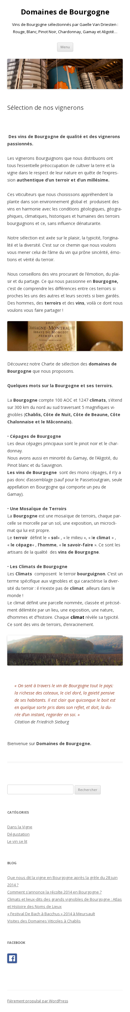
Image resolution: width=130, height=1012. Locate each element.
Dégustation (18, 834)
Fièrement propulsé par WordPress (37, 1001)
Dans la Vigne (19, 827)
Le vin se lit (17, 841)
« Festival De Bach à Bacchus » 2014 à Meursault (51, 913)
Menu (65, 47)
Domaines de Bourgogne (65, 12)
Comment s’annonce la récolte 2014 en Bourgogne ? (54, 892)
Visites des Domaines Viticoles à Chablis (44, 921)
